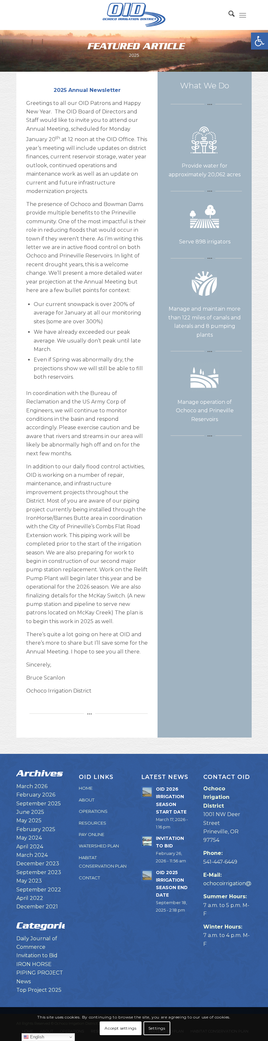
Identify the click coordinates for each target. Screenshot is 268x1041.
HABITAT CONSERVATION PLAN (102, 862)
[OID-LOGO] (134, 15)
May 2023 (29, 881)
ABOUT (86, 799)
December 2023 (37, 863)
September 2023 (38, 872)
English (36, 1036)
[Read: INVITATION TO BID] (147, 841)
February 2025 (35, 829)
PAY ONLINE (91, 834)
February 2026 (35, 795)
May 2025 (29, 820)
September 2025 (38, 803)
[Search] (228, 15)
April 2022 (29, 898)
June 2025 (30, 812)
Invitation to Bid (37, 955)
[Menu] (242, 15)
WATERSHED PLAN (99, 845)
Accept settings (120, 1028)
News (23, 981)
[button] (259, 41)
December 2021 (37, 906)
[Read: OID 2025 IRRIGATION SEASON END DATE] (147, 875)
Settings (156, 1028)
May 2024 (29, 838)
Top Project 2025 (38, 990)
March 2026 (31, 786)
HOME (85, 788)
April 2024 (29, 846)
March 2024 (32, 855)
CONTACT (89, 877)
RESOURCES (92, 823)
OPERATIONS (93, 811)
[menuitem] (228, 15)
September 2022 (38, 890)
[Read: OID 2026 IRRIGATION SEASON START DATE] (147, 792)
